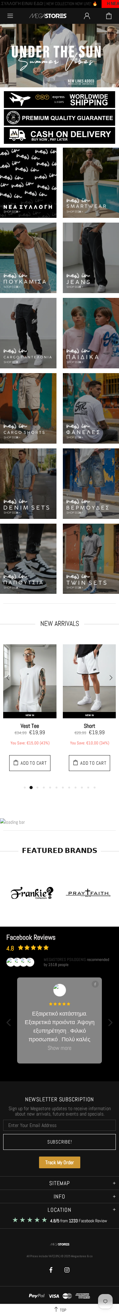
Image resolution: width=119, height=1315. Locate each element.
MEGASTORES (47, 16)
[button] (9, 1022)
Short (89, 726)
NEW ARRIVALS (59, 623)
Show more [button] (59, 1047)
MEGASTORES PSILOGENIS (65, 959)
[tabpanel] (30, 711)
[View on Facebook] (95, 984)
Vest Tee (30, 726)
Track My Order (59, 1162)
